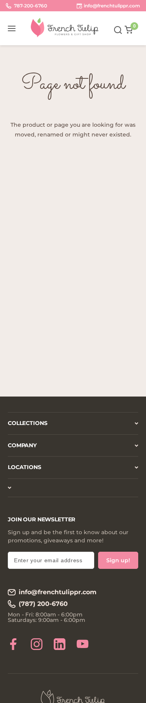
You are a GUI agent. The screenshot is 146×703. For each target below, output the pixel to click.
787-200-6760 (30, 6)
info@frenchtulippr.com (58, 592)
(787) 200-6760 (43, 603)
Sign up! (118, 560)
